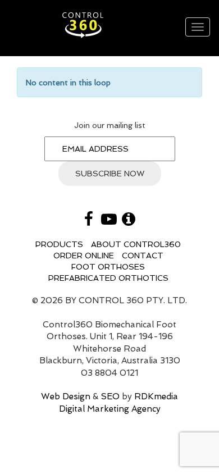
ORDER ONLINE (83, 255)
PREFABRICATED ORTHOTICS (108, 278)
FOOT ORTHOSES (108, 266)
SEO (110, 396)
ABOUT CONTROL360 (136, 244)
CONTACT (142, 255)
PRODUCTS (59, 244)
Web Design (65, 396)
